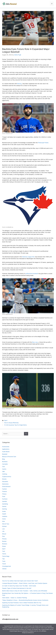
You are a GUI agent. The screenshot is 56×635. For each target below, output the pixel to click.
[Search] (26, 433)
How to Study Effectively (11, 422)
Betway (19, 83)
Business (4, 461)
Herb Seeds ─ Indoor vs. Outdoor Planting (14, 597)
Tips (3, 559)
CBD (3, 471)
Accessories (5, 446)
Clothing (4, 474)
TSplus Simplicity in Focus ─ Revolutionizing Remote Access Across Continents (25, 600)
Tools (3, 561)
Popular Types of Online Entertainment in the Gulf (16, 588)
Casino (4, 469)
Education (5, 481)
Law (3, 529)
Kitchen (4, 526)
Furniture (4, 499)
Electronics (5, 484)
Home (4, 519)
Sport (5, 420)
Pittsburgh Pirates (43, 142)
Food (3, 496)
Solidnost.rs (31, 632)
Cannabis (5, 464)
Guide (4, 511)
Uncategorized (6, 566)
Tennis (4, 554)
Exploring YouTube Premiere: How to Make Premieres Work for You (21, 602)
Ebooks (4, 479)
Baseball (4, 454)
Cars (3, 466)
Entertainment (6, 486)
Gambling (5, 504)
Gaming (4, 509)
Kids (3, 521)
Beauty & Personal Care (9, 456)
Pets (3, 536)
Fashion (4, 489)
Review (4, 541)
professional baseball (31, 273)
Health (4, 514)
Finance (4, 491)
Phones (4, 539)
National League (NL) (28, 257)
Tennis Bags (5, 556)
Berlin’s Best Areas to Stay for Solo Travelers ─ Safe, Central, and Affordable (24, 591)
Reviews (4, 544)
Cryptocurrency (6, 476)
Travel (4, 563)
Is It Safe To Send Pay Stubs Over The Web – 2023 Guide (19, 586)
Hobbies (4, 516)
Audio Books (6, 451)
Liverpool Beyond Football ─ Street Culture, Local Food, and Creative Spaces (24, 583)
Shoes (4, 546)
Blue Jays (35, 342)
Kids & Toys (5, 524)
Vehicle (4, 568)
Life (3, 531)
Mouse (4, 534)
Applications (5, 449)
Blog (3, 459)
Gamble (4, 501)
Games (4, 506)
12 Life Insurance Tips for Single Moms (15, 425)
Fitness (4, 494)
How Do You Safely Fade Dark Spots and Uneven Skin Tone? (20, 581)
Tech (3, 551)
